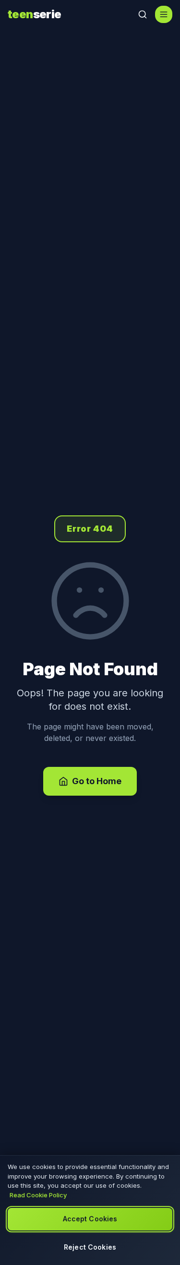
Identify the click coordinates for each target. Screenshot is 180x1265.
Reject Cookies (90, 1247)
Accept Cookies (90, 1219)
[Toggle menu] (163, 14)
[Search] (142, 14)
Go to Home (96, 781)
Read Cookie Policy (38, 1195)
